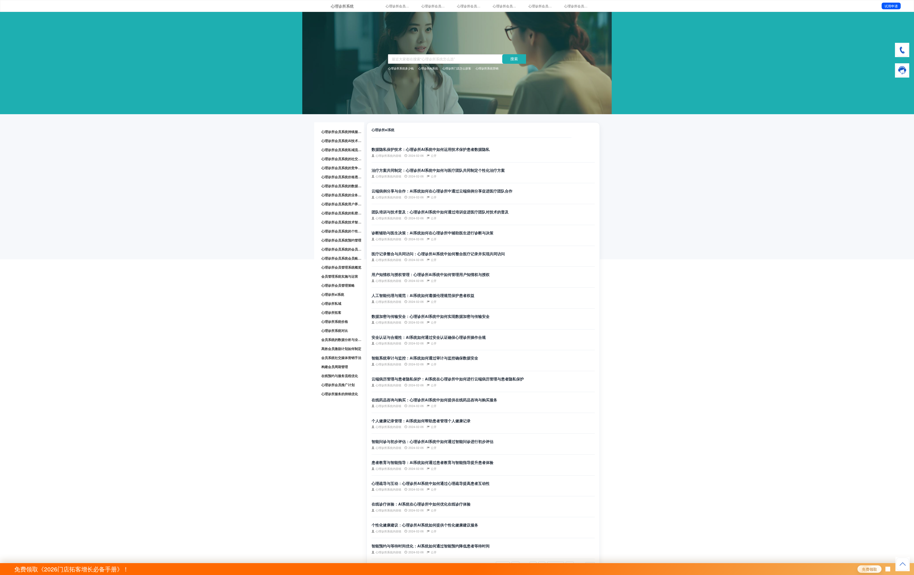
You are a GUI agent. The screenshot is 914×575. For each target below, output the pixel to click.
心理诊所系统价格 (334, 321)
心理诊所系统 (342, 6)
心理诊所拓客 (331, 312)
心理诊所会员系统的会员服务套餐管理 (341, 249)
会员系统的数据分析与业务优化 (341, 339)
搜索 (514, 58)
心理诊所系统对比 (334, 330)
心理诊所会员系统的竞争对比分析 (540, 6)
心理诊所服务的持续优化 (339, 393)
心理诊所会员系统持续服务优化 (397, 6)
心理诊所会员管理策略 (338, 285)
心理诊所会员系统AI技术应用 (433, 6)
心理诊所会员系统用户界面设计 (341, 203)
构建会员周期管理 (334, 366)
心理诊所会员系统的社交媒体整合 (505, 6)
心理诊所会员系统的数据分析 (341, 185)
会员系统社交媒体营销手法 (341, 357)
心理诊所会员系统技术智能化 (341, 222)
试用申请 (891, 6)
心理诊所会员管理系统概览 (341, 267)
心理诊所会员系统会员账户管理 (341, 258)
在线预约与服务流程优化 (339, 375)
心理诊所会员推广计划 (338, 384)
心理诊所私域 (331, 303)
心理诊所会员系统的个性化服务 (341, 231)
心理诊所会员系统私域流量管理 (469, 6)
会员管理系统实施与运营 (339, 276)
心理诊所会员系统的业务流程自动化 (341, 194)
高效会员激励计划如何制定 (341, 348)
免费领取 (869, 569)
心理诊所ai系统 (332, 294)
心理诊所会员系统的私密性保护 (341, 213)
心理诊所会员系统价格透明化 (576, 6)
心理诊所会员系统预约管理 (341, 240)
